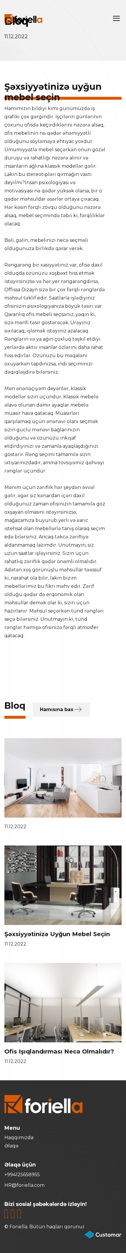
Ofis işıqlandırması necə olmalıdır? (59, 1051)
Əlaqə (11, 1146)
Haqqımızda (18, 1137)
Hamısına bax (56, 709)
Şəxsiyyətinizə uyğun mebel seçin (57, 934)
